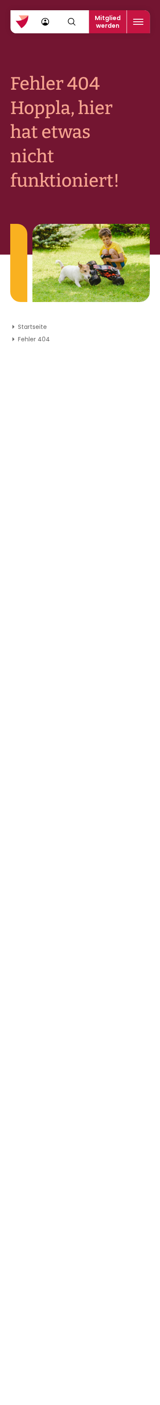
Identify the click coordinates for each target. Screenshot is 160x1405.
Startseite (32, 327)
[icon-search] (72, 22)
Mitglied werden (108, 22)
